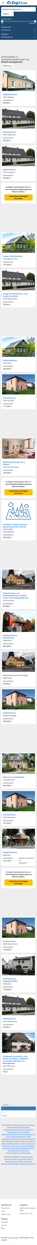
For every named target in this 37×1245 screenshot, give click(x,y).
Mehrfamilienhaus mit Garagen (15, 675)
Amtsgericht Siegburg (25, 1159)
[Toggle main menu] (3, 3)
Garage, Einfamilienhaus (12, 256)
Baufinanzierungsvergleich (28, 1209)
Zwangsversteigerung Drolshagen (18, 1132)
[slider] (2, 21)
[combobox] (18, 9)
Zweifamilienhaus (10, 94)
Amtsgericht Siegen (10, 1159)
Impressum (5, 1208)
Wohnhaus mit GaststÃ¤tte (13, 777)
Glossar (4, 1225)
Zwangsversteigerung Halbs (11, 1139)
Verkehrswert (6, 19)
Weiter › (5, 1116)
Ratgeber (4, 1222)
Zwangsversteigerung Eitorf (11, 1134)
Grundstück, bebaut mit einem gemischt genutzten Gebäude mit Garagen (15, 526)
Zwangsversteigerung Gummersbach (18, 1153)
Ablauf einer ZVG (26, 1213)
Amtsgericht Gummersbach (14, 1161)
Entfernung (6, 66)
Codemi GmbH (12, 1238)
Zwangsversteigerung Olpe (25, 1148)
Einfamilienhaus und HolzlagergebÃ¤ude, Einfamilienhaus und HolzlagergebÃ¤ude (15, 595)
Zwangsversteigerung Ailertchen (24, 1125)
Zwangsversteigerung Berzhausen (18, 1127)
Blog (3, 1228)
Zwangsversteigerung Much (11, 1144)
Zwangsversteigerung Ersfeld (21, 1137)
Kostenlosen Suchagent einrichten (18, 197)
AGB (2, 1211)
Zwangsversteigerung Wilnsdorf (18, 1151)
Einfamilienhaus (9, 132)
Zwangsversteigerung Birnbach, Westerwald (18, 1130)
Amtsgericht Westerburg (27, 1164)
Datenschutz (6, 1214)
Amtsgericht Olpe (27, 1157)
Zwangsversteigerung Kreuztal (25, 1141)
